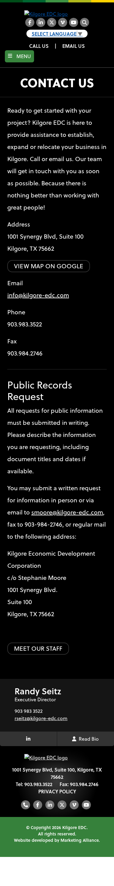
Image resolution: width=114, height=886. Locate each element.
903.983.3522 (24, 324)
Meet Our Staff (38, 648)
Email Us (73, 45)
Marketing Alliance (79, 840)
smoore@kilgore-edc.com (67, 512)
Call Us (39, 45)
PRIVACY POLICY (57, 791)
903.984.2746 (84, 784)
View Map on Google (48, 266)
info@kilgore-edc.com (38, 295)
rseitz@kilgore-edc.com (41, 718)
